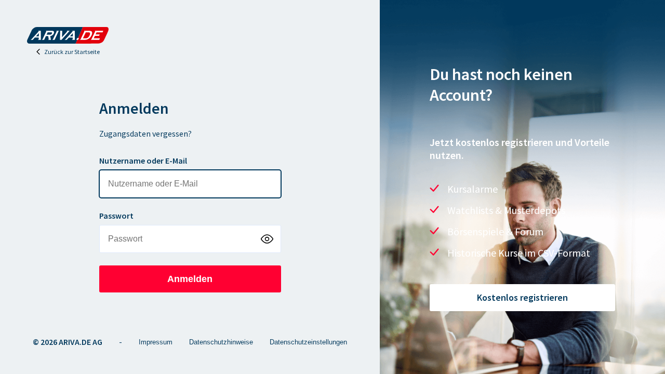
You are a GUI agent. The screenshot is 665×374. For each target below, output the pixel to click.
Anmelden (189, 279)
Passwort (116, 215)
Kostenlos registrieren (522, 297)
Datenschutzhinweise (221, 342)
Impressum (155, 342)
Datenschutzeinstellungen (308, 342)
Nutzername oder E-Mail (143, 160)
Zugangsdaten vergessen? (145, 133)
